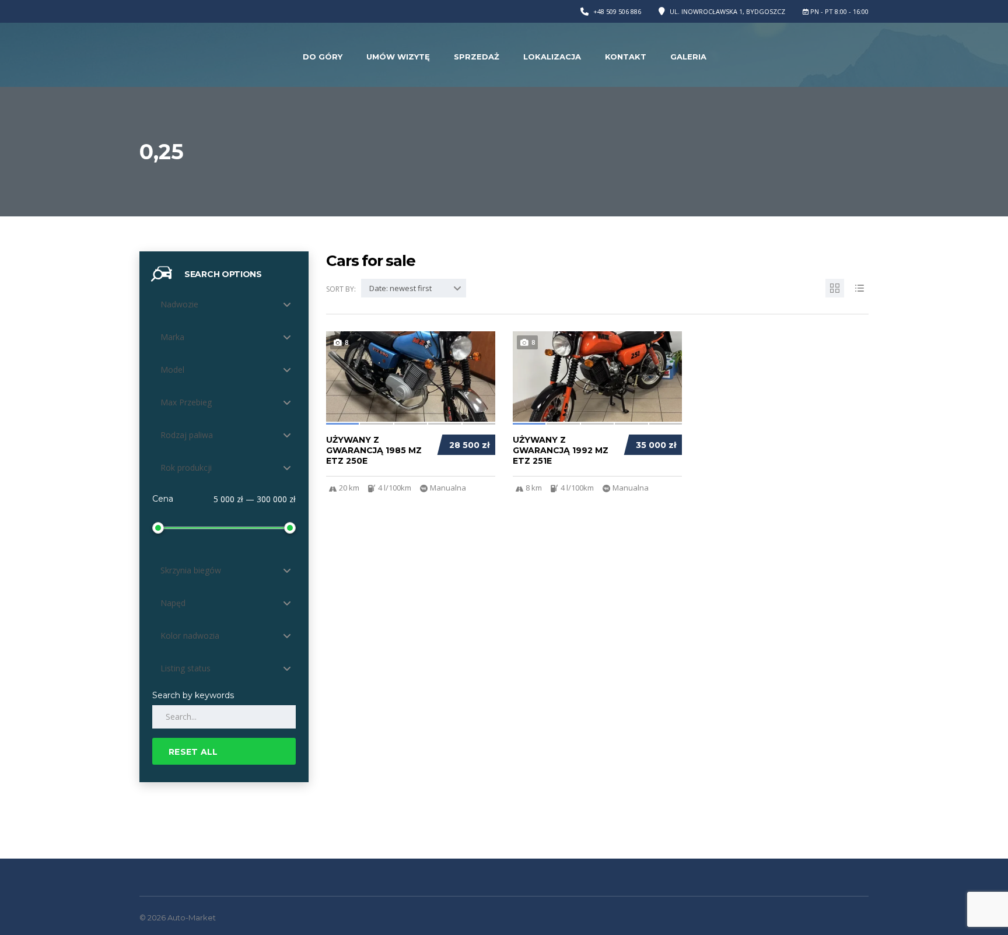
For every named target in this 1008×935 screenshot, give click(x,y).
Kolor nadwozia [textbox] (189, 635)
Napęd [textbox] (173, 602)
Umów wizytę (398, 56)
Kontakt (625, 56)
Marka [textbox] (172, 336)
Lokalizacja (552, 56)
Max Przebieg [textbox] (186, 402)
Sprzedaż (476, 56)
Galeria (688, 56)
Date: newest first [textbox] (400, 288)
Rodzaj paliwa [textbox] (186, 434)
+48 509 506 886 (617, 11)
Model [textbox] (172, 369)
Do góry (322, 56)
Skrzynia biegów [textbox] (190, 570)
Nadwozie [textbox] (179, 304)
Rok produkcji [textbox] (186, 467)
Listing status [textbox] (185, 668)
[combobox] (224, 304)
